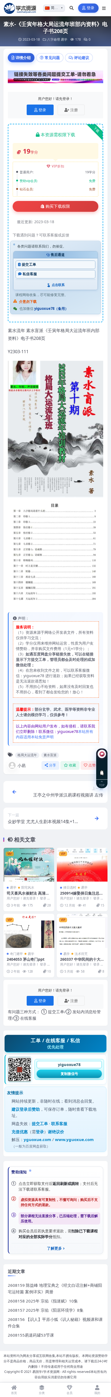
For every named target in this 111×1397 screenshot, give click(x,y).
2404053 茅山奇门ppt (25, 959)
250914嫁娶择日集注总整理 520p (81, 896)
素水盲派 (50, 755)
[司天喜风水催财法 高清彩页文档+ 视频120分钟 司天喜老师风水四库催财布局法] (29, 865)
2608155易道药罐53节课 (31, 1335)
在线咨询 (102, 768)
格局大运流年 (27, 755)
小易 (22, 765)
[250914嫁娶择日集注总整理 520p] (82, 865)
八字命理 (53, 39)
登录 (91, 8)
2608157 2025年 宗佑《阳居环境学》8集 (46, 1310)
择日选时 (69, 887)
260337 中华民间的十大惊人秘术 (82, 962)
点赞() (94, 765)
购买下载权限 (58, 206)
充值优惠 (20, 1131)
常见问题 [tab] (52, 57)
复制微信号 (69, 1073)
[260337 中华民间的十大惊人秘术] (82, 931)
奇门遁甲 (16, 953)
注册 (74, 109)
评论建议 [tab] (81, 57)
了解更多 (54, 1248)
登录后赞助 (30, 1109)
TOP (102, 785)
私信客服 (30, 274)
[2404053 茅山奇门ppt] (29, 931)
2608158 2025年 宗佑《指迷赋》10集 (43, 1301)
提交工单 (29, 264)
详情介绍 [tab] (23, 57)
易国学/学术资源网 (46, 1371)
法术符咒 (81, 953)
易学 (64, 39)
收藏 (72, 765)
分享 (52, 765)
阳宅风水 (27, 887)
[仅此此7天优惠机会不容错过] (55, 78)
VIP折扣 (58, 166)
